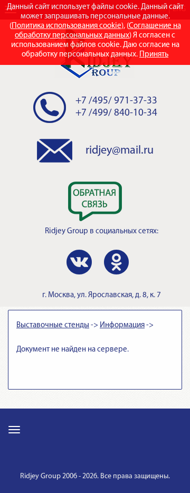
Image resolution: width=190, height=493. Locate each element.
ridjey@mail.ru (120, 151)
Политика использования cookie (66, 26)
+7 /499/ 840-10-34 (116, 113)
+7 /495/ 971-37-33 (116, 101)
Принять (153, 55)
